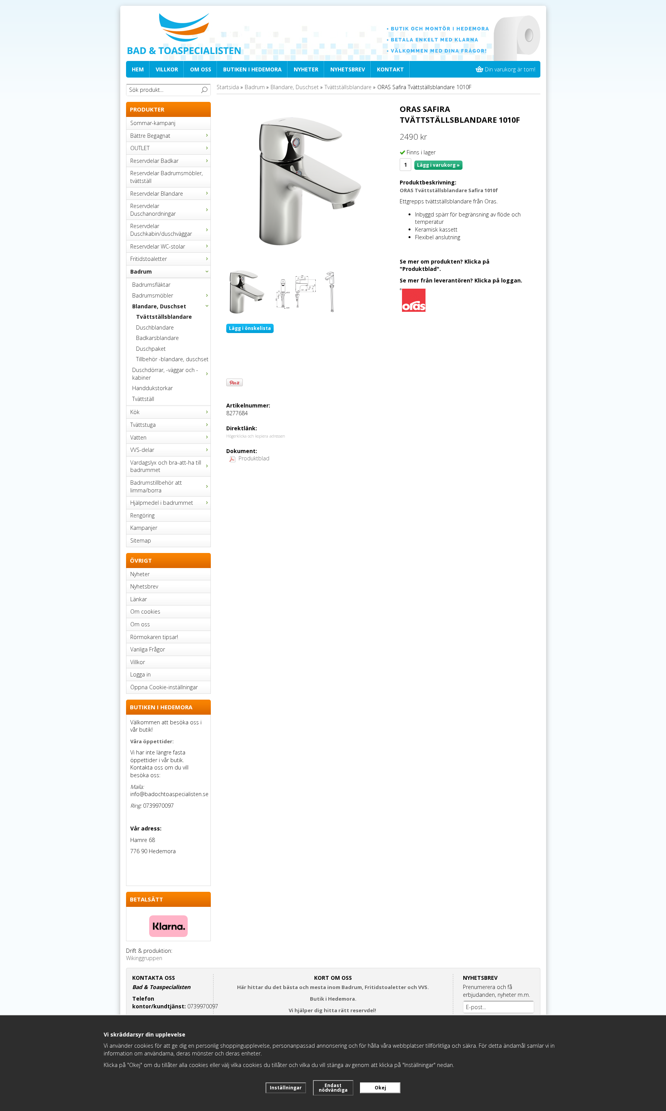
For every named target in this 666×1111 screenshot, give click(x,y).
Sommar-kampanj (152, 123)
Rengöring (142, 515)
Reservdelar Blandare (156, 193)
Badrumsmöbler (152, 295)
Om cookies (145, 611)
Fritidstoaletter (148, 258)
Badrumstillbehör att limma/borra (156, 486)
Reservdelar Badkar (154, 160)
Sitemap (140, 540)
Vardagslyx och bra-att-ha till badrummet (165, 466)
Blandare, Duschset (159, 306)
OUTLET (140, 148)
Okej (380, 1087)
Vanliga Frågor (147, 649)
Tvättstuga (143, 424)
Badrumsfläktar (151, 284)
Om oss (200, 69)
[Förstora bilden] (310, 180)
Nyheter (306, 69)
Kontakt (390, 69)
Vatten (138, 437)
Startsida (228, 87)
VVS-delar (142, 449)
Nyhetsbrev (347, 69)
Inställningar (286, 1087)
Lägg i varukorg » (438, 165)
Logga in (140, 674)
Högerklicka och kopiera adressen (255, 436)
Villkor (167, 69)
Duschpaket (151, 348)
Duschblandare (155, 327)
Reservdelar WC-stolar (157, 246)
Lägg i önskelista (250, 328)
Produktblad (254, 458)
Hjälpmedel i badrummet (161, 502)
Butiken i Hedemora (252, 69)
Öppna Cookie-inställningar (164, 687)
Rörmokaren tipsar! (154, 637)
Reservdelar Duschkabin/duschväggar (161, 229)
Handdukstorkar (152, 388)
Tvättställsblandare (164, 316)
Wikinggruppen (144, 958)
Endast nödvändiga (333, 1087)
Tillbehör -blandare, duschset (172, 359)
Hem (138, 69)
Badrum (141, 271)
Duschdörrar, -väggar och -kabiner (165, 373)
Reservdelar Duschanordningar (153, 209)
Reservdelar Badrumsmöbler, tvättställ (166, 176)
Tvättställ (143, 398)
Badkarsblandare (157, 338)
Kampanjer (143, 527)
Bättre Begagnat (150, 135)
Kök (135, 412)
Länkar (138, 599)
